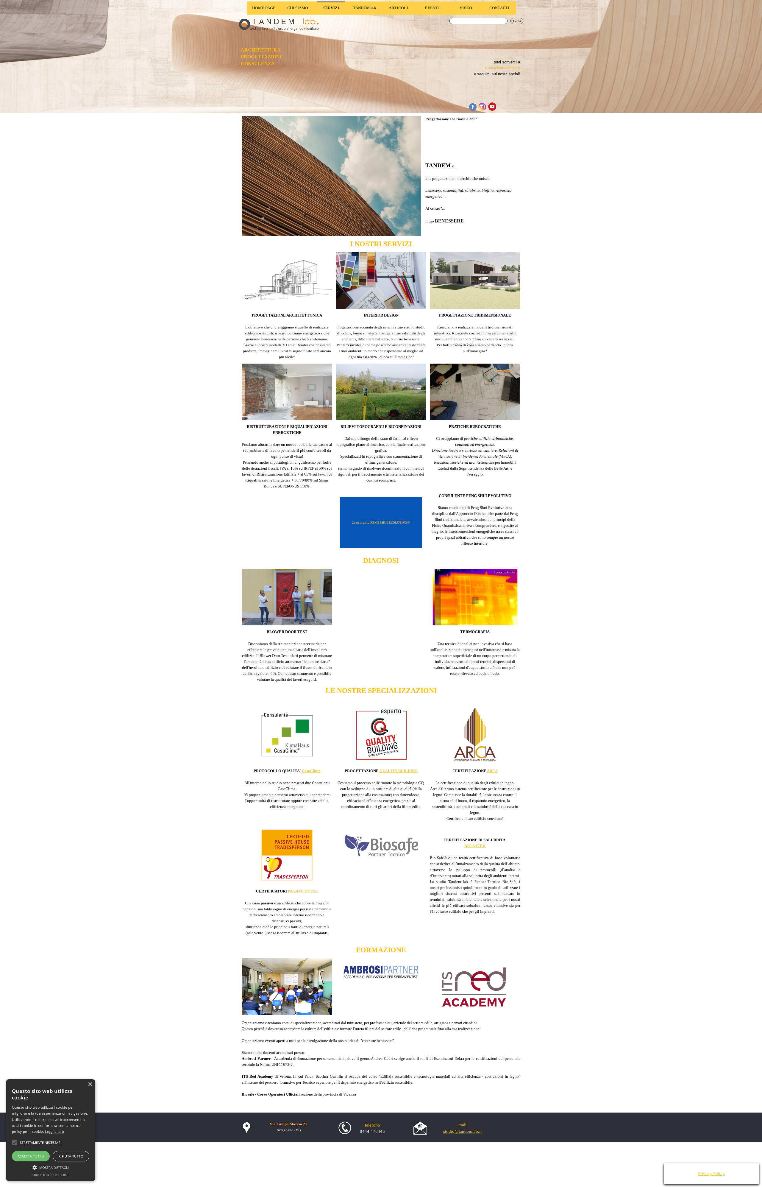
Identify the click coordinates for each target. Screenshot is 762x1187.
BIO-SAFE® (474, 846)
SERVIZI (331, 8)
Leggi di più (54, 1131)
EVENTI (432, 8)
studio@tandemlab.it (502, 68)
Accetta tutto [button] (31, 1156)
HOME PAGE (264, 8)
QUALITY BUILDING (399, 771)
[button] (50, 1166)
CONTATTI (499, 8)
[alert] (50, 1130)
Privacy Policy (711, 1173)
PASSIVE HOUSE (303, 891)
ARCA (492, 771)
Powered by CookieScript (50, 1175)
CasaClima (311, 771)
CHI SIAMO (297, 8)
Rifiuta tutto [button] (71, 1156)
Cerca (517, 21)
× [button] (90, 1084)
